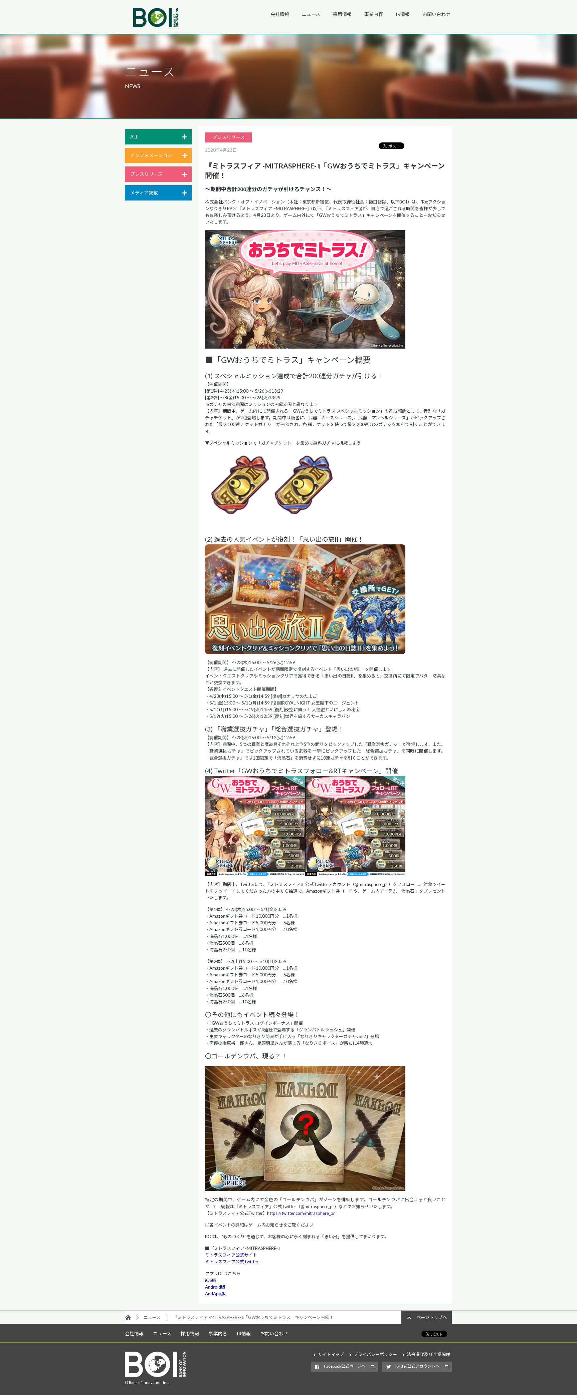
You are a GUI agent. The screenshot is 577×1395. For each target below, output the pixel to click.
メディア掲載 (144, 192)
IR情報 (403, 14)
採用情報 (342, 14)
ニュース (311, 14)
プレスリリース (146, 174)
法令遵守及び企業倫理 (428, 1354)
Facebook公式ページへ (344, 1366)
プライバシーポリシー (375, 1354)
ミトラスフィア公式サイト (231, 1255)
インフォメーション (151, 155)
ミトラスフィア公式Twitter (231, 1261)
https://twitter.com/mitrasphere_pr (301, 1213)
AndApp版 (215, 1293)
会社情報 (279, 14)
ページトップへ (431, 1317)
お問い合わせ (436, 14)
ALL (134, 136)
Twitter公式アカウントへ (417, 1366)
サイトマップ (331, 1354)
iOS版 (210, 1280)
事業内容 (373, 14)
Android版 (215, 1287)
